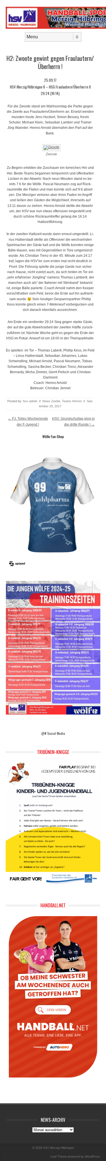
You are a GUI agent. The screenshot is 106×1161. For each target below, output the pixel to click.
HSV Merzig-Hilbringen (58, 1147)
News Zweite (51, 401)
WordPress (92, 1156)
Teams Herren (72, 401)
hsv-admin (30, 401)
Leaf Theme (59, 1156)
